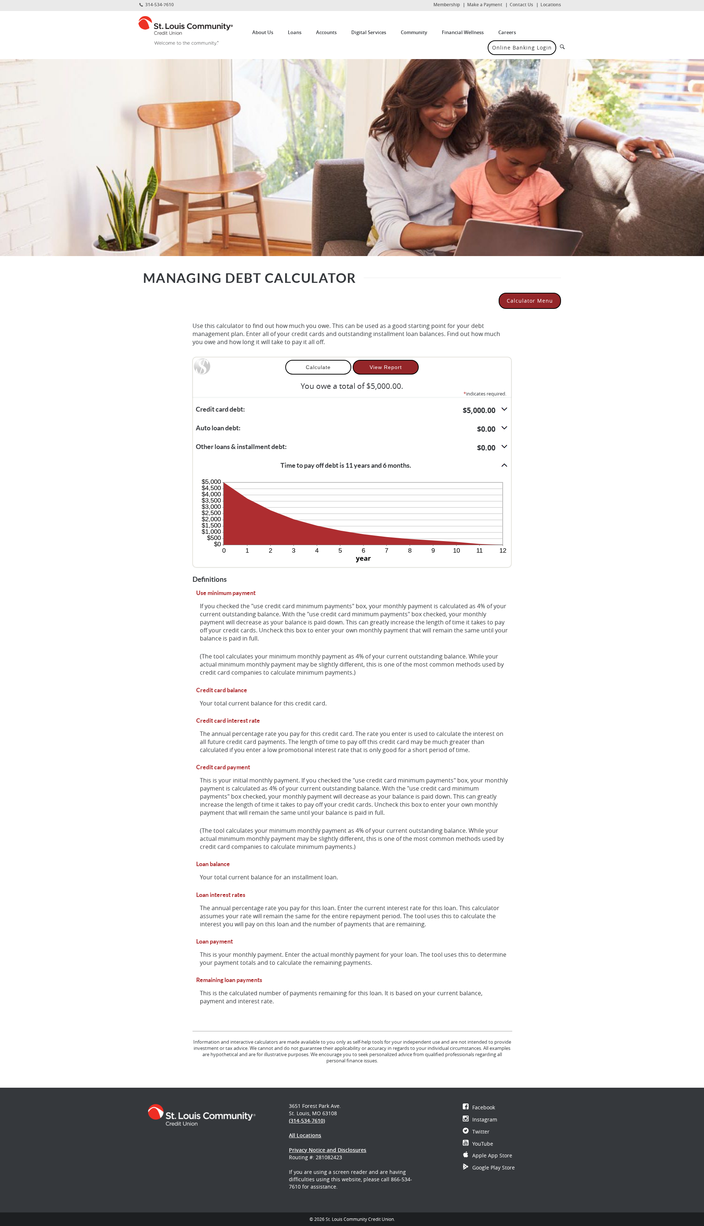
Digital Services (368, 32)
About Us (262, 32)
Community (414, 32)
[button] (352, 410)
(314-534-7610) (307, 1120)
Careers (507, 32)
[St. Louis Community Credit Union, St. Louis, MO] (191, 30)
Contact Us (521, 4)
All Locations (305, 1135)
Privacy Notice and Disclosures (327, 1149)
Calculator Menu (530, 300)
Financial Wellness (463, 32)
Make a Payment (484, 4)
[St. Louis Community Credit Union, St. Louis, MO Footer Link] (202, 1114)
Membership (446, 4)
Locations (550, 4)
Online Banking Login (522, 47)
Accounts (326, 32)
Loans (294, 32)
